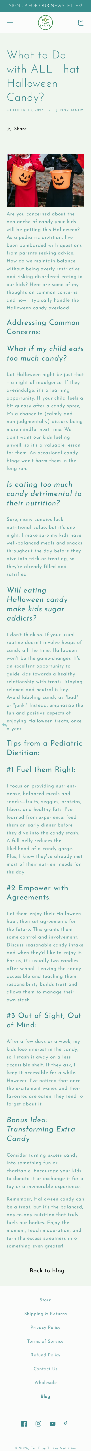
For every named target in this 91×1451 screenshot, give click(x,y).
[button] (10, 22)
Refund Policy (45, 1355)
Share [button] (20, 129)
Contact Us (46, 1369)
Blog (46, 1397)
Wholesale (45, 1383)
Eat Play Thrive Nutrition (53, 1448)
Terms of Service (45, 1341)
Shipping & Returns (45, 1314)
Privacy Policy (45, 1328)
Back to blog (47, 1271)
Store (45, 1300)
